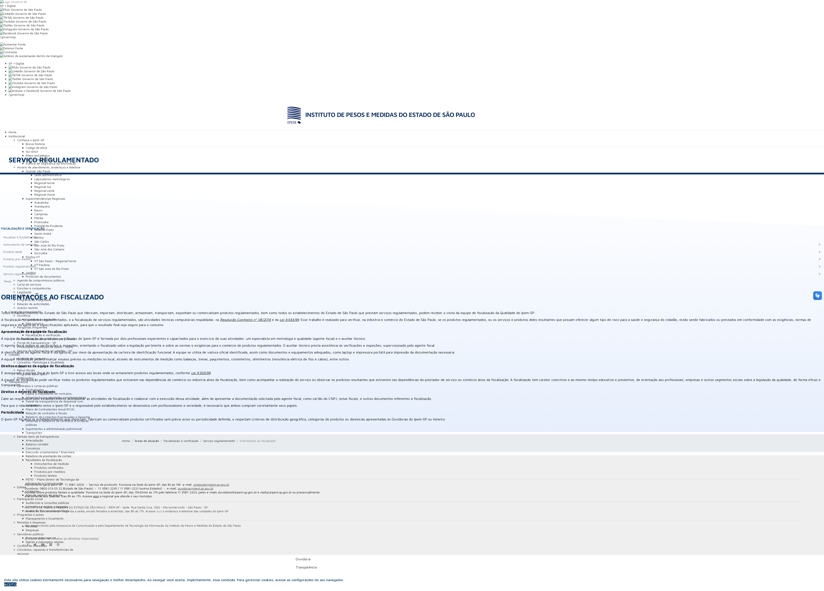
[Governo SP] (412, 2)
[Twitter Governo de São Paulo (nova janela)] (412, 25)
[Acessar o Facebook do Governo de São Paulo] (416, 91)
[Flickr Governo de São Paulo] (416, 67)
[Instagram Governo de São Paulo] (412, 29)
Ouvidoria (303, 559)
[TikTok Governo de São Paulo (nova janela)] (412, 18)
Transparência (306, 567)
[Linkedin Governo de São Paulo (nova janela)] (412, 14)
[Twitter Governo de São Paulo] (416, 79)
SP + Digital (7, 6)
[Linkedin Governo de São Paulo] (416, 71)
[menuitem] (13, 132)
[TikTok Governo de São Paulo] (416, 75)
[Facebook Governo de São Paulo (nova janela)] (412, 33)
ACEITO (10, 584)
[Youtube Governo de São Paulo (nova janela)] (412, 21)
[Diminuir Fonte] (412, 48)
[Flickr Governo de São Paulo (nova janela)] (412, 10)
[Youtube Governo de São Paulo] (416, 83)
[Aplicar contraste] (412, 52)
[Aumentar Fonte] (412, 44)
